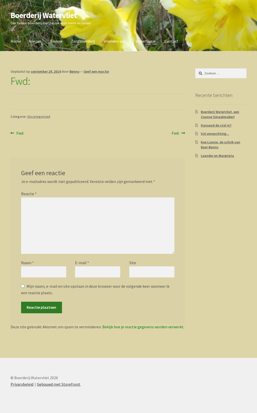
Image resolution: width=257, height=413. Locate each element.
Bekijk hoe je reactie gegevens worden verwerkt (142, 326)
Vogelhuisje (146, 41)
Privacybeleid (22, 384)
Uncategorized (38, 116)
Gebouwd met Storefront (58, 384)
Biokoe (56, 41)
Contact (171, 41)
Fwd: (20, 133)
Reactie (29, 193)
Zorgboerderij (83, 41)
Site (132, 262)
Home (16, 41)
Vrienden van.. (115, 41)
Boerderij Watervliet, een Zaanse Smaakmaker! (220, 114)
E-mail (82, 262)
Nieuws (35, 41)
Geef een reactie (96, 71)
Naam (27, 262)
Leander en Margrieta (217, 155)
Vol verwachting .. (215, 133)
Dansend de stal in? (216, 125)
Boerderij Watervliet (44, 15)
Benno (74, 71)
